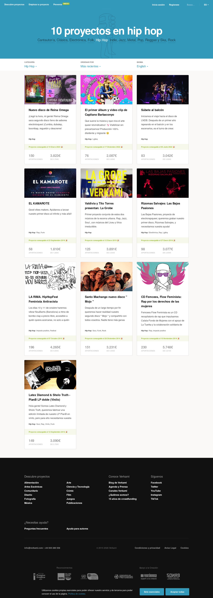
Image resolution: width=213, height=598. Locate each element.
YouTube (156, 490)
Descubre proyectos (14, 4)
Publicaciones (74, 503)
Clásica (62, 39)
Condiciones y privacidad (147, 547)
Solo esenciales (152, 591)
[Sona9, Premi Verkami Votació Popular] (173, 577)
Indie (113, 39)
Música (28, 503)
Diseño (28, 494)
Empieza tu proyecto (39, 4)
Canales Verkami (118, 490)
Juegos (71, 498)
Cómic (70, 490)
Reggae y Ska (155, 39)
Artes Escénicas (33, 486)
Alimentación (31, 482)
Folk (91, 39)
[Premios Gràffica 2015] (39, 577)
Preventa (57, 4)
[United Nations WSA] (89, 577)
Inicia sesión (158, 4)
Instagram (156, 494)
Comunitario (31, 490)
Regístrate (174, 4)
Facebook (156, 482)
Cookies (185, 547)
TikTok (154, 498)
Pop (140, 39)
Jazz (122, 39)
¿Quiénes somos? (119, 494)
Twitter (154, 486)
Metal (131, 39)
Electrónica (77, 39)
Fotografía (30, 498)
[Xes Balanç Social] (64, 576)
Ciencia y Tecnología (78, 486)
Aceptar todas (177, 591)
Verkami (106, 4)
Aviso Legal (170, 547)
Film (69, 494)
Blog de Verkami (118, 482)
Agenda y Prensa (118, 486)
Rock (171, 39)
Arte (69, 482)
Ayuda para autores (77, 528)
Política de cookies (76, 593)
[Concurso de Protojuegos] (123, 577)
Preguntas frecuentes (36, 528)
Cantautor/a (46, 39)
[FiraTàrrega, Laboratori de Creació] (148, 576)
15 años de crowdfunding (123, 498)
